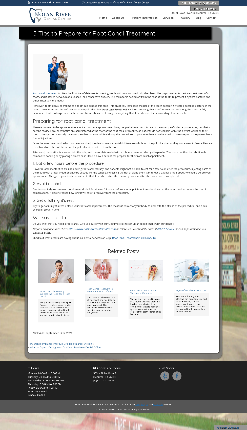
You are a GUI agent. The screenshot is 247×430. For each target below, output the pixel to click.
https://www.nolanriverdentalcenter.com (92, 229)
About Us (118, 17)
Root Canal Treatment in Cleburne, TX (134, 237)
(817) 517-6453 (166, 229)
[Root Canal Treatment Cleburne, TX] (58, 71)
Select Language (229, 427)
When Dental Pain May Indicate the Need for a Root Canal (55, 294)
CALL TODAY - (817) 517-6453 (199, 3)
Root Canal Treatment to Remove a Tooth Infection (100, 290)
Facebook (158, 404)
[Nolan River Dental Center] (50, 15)
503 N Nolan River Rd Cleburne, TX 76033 (195, 12)
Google (144, 404)
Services (169, 17)
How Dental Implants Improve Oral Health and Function (60, 343)
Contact (212, 17)
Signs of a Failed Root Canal (191, 290)
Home (103, 17)
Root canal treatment (45, 93)
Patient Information (145, 17)
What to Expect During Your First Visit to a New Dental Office (65, 347)
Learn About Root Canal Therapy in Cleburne (143, 291)
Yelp (137, 404)
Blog (198, 17)
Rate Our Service (205, 8)
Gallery (186, 17)
